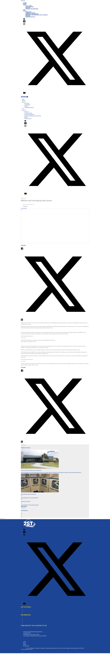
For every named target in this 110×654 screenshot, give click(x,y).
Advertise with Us (30, 16)
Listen (25, 2)
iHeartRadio (25, 652)
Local (24, 10)
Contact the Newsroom (31, 8)
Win (24, 9)
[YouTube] (24, 93)
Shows (25, 3)
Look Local (28, 11)
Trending (27, 7)
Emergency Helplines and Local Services (36, 14)
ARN (24, 651)
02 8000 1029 (32, 645)
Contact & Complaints (27, 609)
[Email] (24, 320)
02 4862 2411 (29, 644)
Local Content (26, 622)
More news (24, 506)
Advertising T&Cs (26, 620)
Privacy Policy (26, 617)
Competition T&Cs (27, 618)
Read (24, 4)
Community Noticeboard (31, 13)
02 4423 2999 (29, 641)
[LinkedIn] (22, 320)
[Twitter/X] (56, 191)
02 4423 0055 (29, 643)
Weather (27, 15)
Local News (28, 5)
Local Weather (29, 6)
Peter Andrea (24, 208)
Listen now (24, 96)
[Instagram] (24, 24)
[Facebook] (24, 22)
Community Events (30, 12)
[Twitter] (55, 317)
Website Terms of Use (27, 621)
